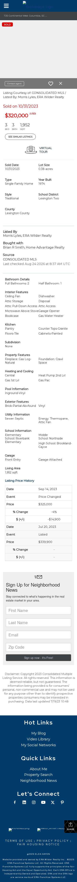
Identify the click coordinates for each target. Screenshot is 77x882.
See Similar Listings (20, 136)
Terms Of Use (19, 841)
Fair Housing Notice (38, 844)
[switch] (51, 83)
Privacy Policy (53, 841)
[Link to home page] (38, 6)
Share (71, 829)
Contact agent (14, 83)
